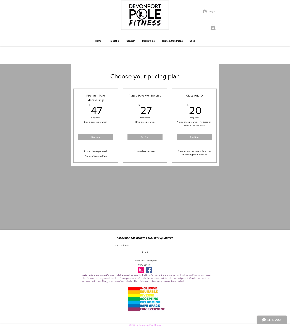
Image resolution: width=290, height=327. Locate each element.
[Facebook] (149, 270)
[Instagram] (141, 270)
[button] (213, 27)
